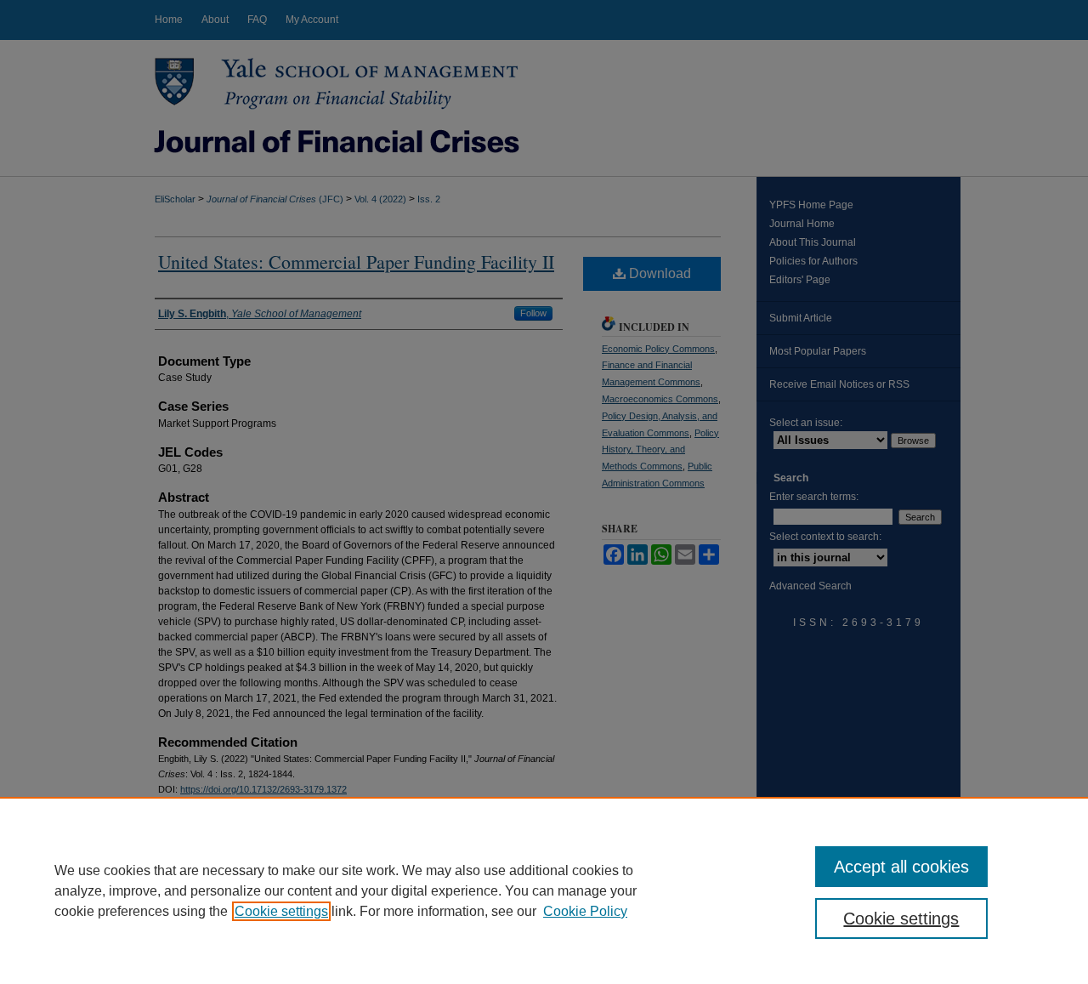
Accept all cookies (901, 866)
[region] (544, 890)
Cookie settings (281, 911)
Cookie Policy (585, 911)
